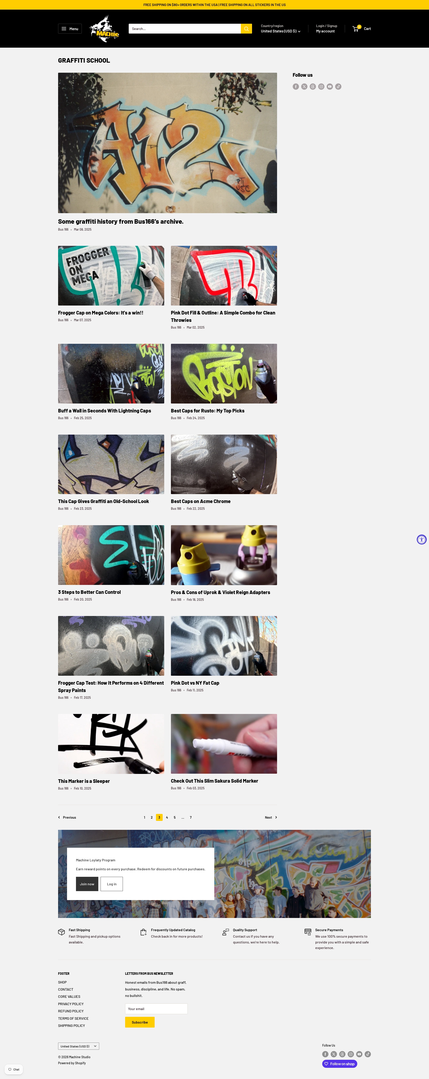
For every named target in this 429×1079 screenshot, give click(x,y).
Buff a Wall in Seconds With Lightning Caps (104, 410)
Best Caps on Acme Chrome (201, 501)
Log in (112, 884)
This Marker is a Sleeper (84, 781)
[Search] (246, 29)
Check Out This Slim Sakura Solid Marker (214, 781)
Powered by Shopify (72, 1063)
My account (325, 31)
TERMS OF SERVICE (73, 1018)
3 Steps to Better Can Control (89, 592)
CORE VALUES (69, 996)
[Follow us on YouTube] (330, 86)
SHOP (62, 982)
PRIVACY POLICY (71, 1004)
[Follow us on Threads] (313, 86)
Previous (69, 817)
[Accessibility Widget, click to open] (422, 540)
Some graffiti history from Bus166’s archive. (121, 221)
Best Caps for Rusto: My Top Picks (207, 410)
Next (268, 817)
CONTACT (65, 989)
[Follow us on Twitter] (304, 86)
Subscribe (140, 1022)
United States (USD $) (75, 1046)
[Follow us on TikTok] (338, 86)
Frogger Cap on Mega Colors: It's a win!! (100, 312)
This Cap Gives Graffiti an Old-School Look (103, 501)
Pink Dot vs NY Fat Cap (195, 683)
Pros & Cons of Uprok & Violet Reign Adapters (220, 592)
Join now (87, 884)
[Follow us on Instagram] (321, 86)
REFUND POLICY (71, 1011)
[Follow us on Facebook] (296, 86)
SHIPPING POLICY (71, 1025)
